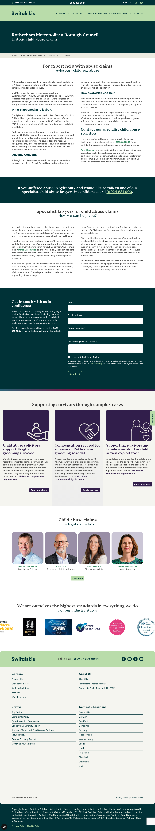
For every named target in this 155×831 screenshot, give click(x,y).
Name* (71, 302)
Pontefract (84, 752)
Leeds (82, 743)
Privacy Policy (96, 363)
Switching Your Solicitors (23, 743)
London (82, 748)
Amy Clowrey (87, 150)
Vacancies (16, 692)
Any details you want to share (82, 341)
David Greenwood (27, 249)
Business (77, 13)
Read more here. (39, 490)
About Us (83, 679)
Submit (73, 374)
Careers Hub (18, 679)
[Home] (23, 13)
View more (77, 578)
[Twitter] (135, 659)
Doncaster (84, 725)
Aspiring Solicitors (20, 688)
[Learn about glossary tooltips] (141, 3)
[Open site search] (136, 3)
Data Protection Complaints (25, 721)
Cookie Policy (136, 797)
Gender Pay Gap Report (24, 739)
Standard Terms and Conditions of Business (33, 730)
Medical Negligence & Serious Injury (108, 13)
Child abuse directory (31, 55)
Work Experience (20, 697)
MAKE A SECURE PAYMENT (25, 3)
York (81, 766)
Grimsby (83, 730)
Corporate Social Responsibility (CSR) (97, 688)
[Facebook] (124, 659)
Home (14, 55)
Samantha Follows (127, 566)
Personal (61, 13)
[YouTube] (141, 659)
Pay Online (17, 712)
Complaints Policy (20, 716)
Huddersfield (85, 734)
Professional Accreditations (92, 683)
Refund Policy (18, 734)
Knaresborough (86, 739)
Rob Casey (61, 566)
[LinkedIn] (129, 659)
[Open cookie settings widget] (4, 827)
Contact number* (76, 328)
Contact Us (84, 712)
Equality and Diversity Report (26, 725)
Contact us (126, 3)
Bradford (83, 721)
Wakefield (84, 761)
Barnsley (83, 716)
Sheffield (83, 757)
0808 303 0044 (77, 2)
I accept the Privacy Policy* (86, 357)
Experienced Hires (21, 683)
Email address (75, 315)
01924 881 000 (123, 142)
